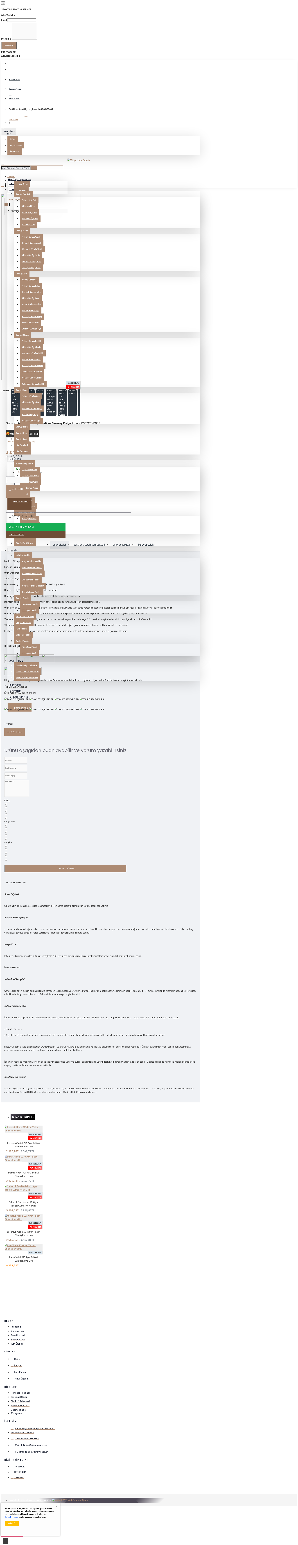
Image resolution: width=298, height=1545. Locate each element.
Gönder (9, 45)
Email (4, 20)
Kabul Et (12, 1523)
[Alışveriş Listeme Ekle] (3, 1154)
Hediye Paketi (17, 534)
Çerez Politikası (11, 1517)
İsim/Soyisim (8, 15)
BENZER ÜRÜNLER (23, 1117)
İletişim (8, 842)
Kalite (7, 800)
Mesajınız (6, 38)
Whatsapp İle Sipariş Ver (21, 526)
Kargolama (9, 821)
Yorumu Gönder (65, 868)
